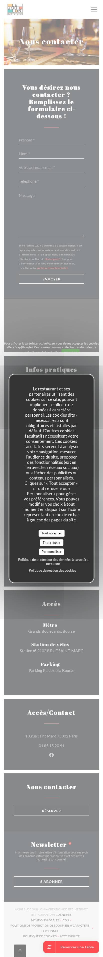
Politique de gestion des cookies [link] (52, 570)
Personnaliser (52, 552)
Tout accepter (51, 533)
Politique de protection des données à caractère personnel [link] (53, 561)
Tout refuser (51, 542)
